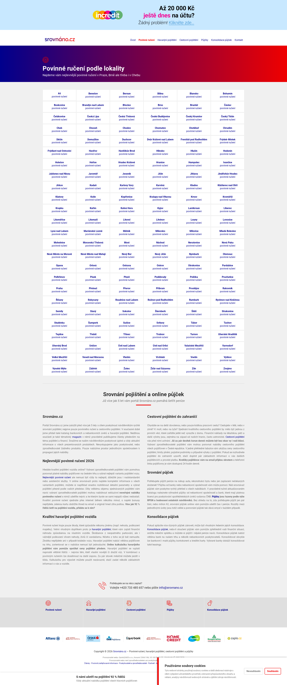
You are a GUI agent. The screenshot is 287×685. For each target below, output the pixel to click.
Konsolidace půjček (221, 40)
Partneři (151, 663)
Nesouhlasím (253, 671)
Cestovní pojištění (189, 40)
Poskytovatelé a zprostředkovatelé (133, 663)
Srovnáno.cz (119, 651)
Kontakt (239, 40)
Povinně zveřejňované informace (104, 663)
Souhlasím (272, 671)
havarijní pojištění (101, 529)
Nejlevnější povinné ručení (57, 477)
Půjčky (204, 40)
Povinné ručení (147, 40)
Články (87, 663)
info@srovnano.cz (171, 587)
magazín (76, 436)
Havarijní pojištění (167, 40)
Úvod (133, 40)
